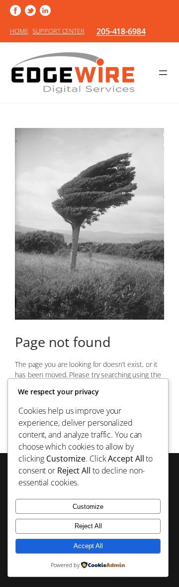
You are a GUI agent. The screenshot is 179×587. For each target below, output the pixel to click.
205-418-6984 (121, 31)
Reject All (88, 526)
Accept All (88, 546)
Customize (88, 506)
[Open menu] (163, 73)
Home (19, 30)
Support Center (58, 30)
